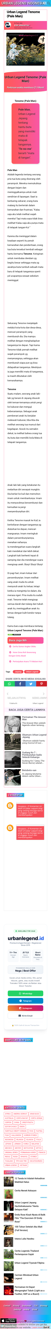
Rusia (15, 1157)
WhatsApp (27, 993)
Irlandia (19, 1140)
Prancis (41, 1152)
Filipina (39, 1131)
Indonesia (9, 1140)
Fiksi (31, 1131)
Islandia (29, 1140)
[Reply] (40, 803)
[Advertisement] (25, 299)
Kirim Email (27, 1016)
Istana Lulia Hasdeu (24, 1238)
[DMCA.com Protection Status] (14, 634)
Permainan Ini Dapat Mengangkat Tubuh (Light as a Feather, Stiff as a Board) (29, 1290)
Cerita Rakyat (22, 1118)
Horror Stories (30, 1135)
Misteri (18, 1148)
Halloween (16, 1135)
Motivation (28, 1148)
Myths (38, 1148)
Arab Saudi (34, 1114)
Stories (33, 1157)
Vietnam (23, 1165)
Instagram (27, 1008)
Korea (26, 1144)
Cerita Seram (36, 1118)
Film (7, 1135)
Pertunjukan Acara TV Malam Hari (27, 661)
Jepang (18, 672)
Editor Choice (11, 1127)
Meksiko (8, 1148)
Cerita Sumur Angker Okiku (24, 646)
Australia (9, 1118)
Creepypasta (27, 1122)
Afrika (8, 1114)
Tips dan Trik (21, 1161)
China (16, 1122)
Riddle (7, 1157)
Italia (38, 1140)
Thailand (9, 1161)
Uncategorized (36, 1161)
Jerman (17, 1144)
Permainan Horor (28, 1152)
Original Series (11, 1152)
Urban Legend (32, 672)
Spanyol (24, 1157)
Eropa (22, 1127)
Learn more (37, 1327)
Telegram (27, 1001)
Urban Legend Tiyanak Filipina (29, 1263)
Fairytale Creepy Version (16, 1131)
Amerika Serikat (20, 1114)
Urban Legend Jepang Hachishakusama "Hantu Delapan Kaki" (27, 1206)
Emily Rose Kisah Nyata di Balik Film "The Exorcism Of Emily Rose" (30, 1218)
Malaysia (35, 1144)
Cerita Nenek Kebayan (25, 1190)
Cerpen (8, 1122)
